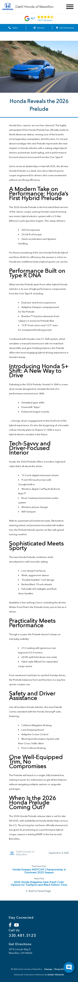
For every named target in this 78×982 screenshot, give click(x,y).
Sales (14, 28)
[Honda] (7, 7)
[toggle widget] (68, 967)
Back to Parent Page (40, 891)
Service (40, 28)
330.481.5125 (22, 935)
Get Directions (66, 28)
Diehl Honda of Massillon (25, 853)
